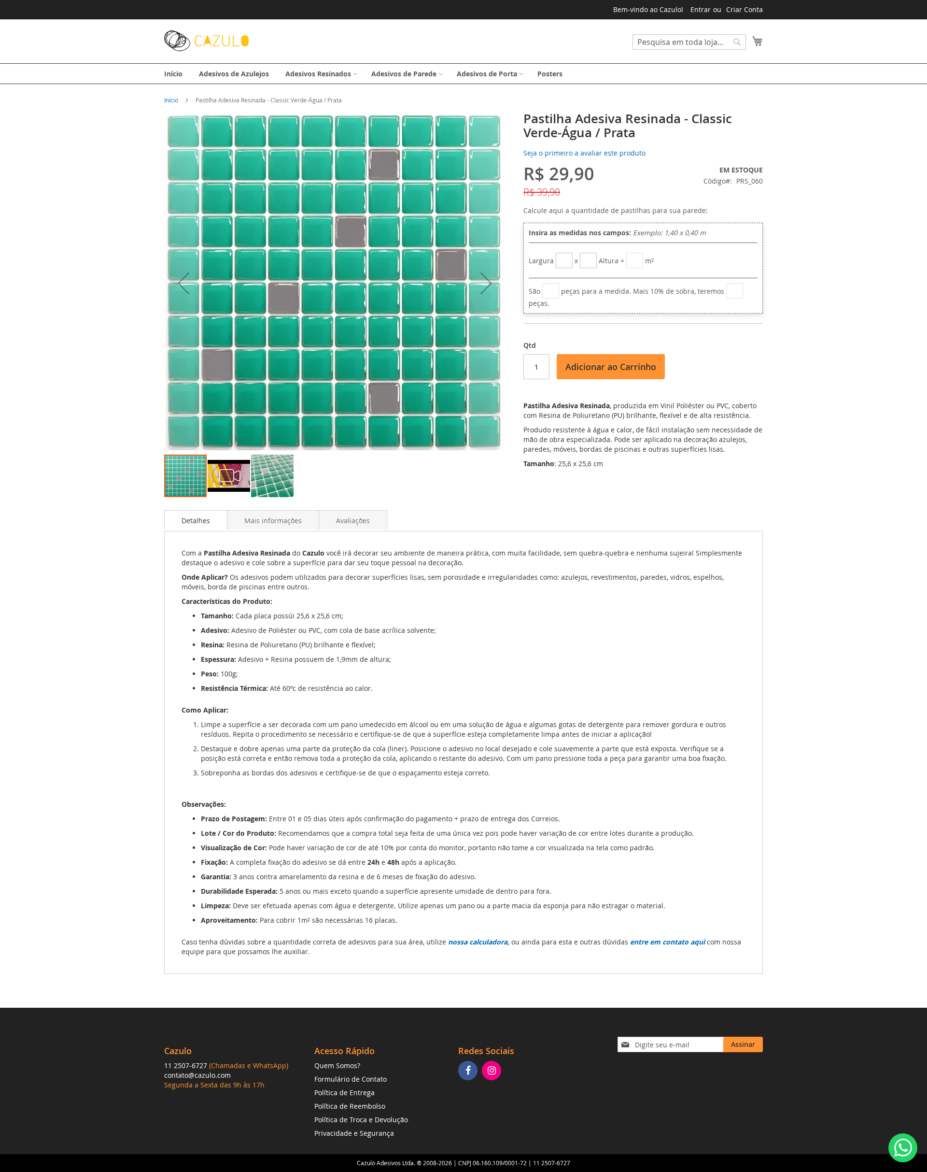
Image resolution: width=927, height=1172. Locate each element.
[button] (183, 283)
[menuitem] (173, 74)
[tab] (195, 519)
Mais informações (273, 520)
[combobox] (689, 42)
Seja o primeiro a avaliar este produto (584, 152)
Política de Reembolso (349, 1106)
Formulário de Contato (350, 1079)
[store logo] (206, 40)
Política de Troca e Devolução (361, 1119)
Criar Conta (744, 9)
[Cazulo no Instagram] (493, 1071)
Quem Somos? (337, 1065)
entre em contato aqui (667, 941)
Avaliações (353, 520)
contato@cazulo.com (197, 1075)
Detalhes (196, 520)
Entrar (700, 9)
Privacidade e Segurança (354, 1133)
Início (171, 100)
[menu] (463, 74)
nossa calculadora (477, 941)
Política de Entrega (344, 1092)
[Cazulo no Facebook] (469, 1071)
